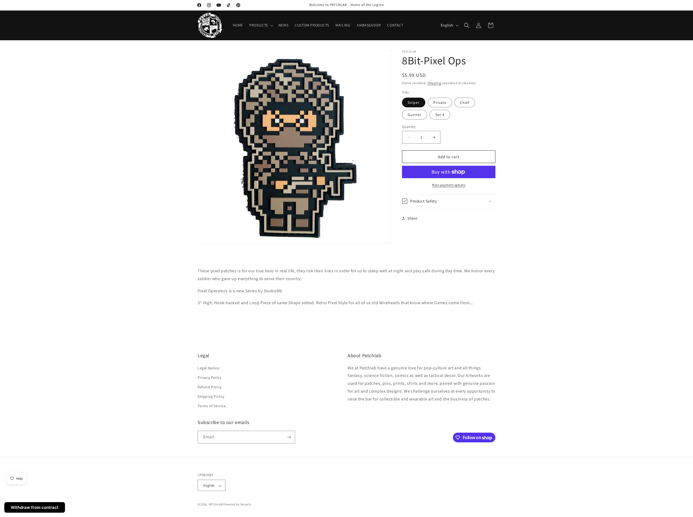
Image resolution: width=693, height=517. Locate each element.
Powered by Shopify (237, 504)
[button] (260, 25)
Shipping (434, 83)
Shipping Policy (211, 396)
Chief (464, 102)
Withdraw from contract (34, 507)
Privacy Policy (209, 377)
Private (439, 102)
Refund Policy (210, 387)
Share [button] (412, 218)
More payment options (448, 185)
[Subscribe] (289, 437)
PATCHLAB (216, 504)
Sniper (414, 102)
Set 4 (439, 114)
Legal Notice (208, 368)
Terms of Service (212, 406)
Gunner (414, 114)
